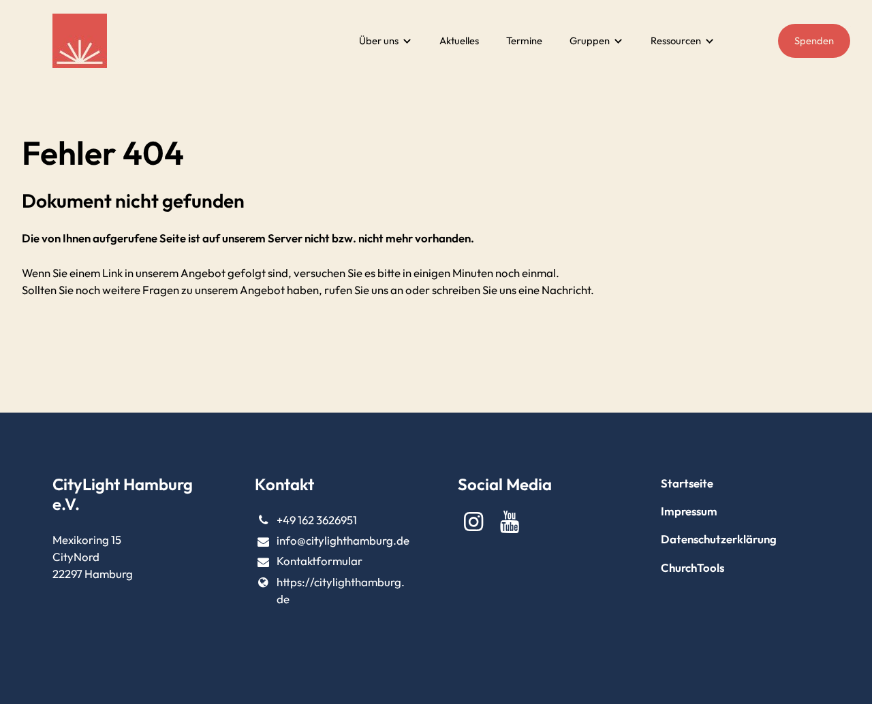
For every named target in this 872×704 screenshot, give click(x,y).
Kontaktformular (319, 561)
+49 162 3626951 (317, 520)
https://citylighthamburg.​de (341, 590)
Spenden (814, 40)
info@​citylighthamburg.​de (343, 540)
